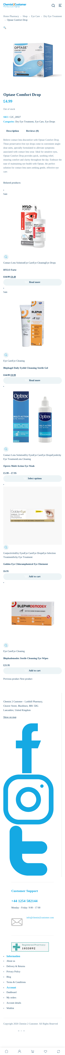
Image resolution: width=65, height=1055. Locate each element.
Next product (26, 679)
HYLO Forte (9, 270)
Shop (25, 16)
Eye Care (35, 16)
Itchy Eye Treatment (22, 557)
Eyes (54, 455)
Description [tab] (12, 131)
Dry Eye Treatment (53, 16)
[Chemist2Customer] (14, 5)
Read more (34, 282)
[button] (4, 28)
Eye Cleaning (39, 263)
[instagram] (28, 823)
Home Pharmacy (11, 16)
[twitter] (28, 875)
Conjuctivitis (9, 553)
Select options (35, 478)
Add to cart (34, 576)
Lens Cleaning (24, 459)
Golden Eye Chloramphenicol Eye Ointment (25, 564)
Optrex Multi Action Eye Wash (18, 466)
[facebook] (28, 772)
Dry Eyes (28, 455)
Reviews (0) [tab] (32, 131)
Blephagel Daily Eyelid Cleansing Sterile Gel (25, 368)
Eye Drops (50, 121)
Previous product (11, 679)
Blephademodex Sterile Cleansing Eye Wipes (25, 658)
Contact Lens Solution (13, 263)
